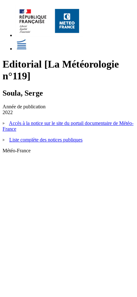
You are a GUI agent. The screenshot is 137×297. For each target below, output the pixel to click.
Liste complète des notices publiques (46, 139)
